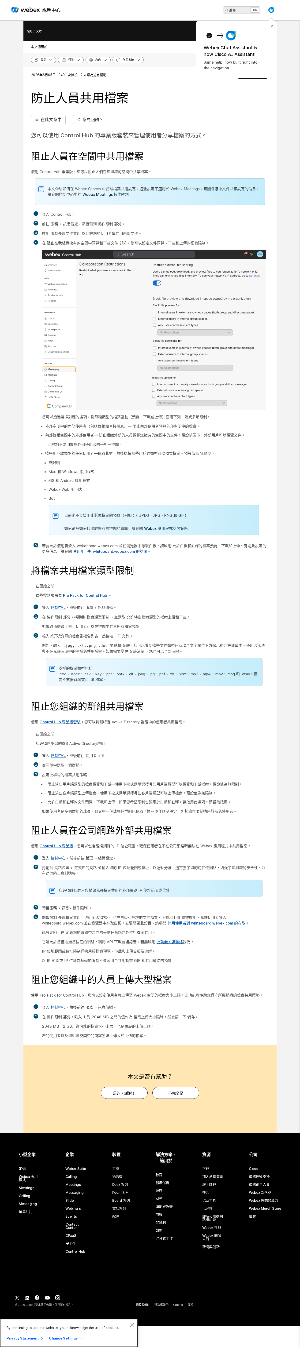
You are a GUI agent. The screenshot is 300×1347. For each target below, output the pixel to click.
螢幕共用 (26, 1211)
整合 (205, 1192)
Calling (24, 1196)
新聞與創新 (211, 1247)
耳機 (115, 1168)
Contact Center (72, 1226)
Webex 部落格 (260, 1192)
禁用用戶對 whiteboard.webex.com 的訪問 (110, 551)
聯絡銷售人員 (259, 1184)
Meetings (26, 1188)
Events (71, 1216)
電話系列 (119, 1208)
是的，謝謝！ (124, 1093)
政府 (159, 1190)
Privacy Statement (23, 1338)
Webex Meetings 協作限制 (105, 194)
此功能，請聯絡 (170, 941)
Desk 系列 (120, 1184)
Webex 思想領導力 (263, 1200)
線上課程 (209, 1184)
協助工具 (209, 1200)
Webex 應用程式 (28, 1178)
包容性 (207, 1208)
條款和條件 (143, 1305)
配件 (115, 1216)
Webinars (73, 1208)
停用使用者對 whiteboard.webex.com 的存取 (206, 923)
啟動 (159, 1230)
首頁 (29, 31)
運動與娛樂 (164, 1206)
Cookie (178, 1305)
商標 (190, 1305)
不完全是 (175, 1093)
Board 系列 (121, 1200)
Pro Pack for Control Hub (85, 595)
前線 (159, 1214)
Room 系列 (120, 1192)
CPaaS (70, 1235)
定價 (22, 1168)
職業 (252, 1216)
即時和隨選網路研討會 (212, 1218)
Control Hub (75, 1251)
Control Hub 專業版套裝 (60, 722)
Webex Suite (75, 1168)
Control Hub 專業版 (56, 846)
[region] (69, 1333)
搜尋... (234, 10)
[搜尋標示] (226, 10)
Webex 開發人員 (211, 1237)
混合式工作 (164, 1238)
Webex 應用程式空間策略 (166, 528)
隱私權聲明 (161, 1305)
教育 (159, 1174)
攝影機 (117, 1176)
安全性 (70, 1243)
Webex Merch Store (265, 1208)
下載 (205, 1168)
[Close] (131, 1325)
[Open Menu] (286, 10)
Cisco (253, 1168)
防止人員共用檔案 (79, 98)
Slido (69, 1200)
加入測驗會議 (212, 1176)
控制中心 (58, 607)
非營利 (161, 1222)
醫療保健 (162, 1182)
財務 (159, 1198)
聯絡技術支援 (259, 1176)
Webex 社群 (211, 1227)
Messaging (28, 1203)
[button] (271, 10)
